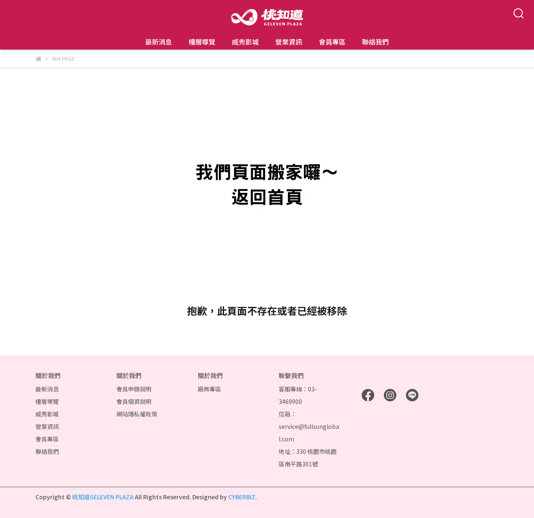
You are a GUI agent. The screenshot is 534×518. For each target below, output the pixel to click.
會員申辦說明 (133, 389)
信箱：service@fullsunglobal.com (309, 426)
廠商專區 (209, 389)
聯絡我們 (375, 41)
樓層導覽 (202, 41)
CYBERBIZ (241, 497)
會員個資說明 (133, 401)
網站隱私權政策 (136, 414)
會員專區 (332, 41)
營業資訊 (288, 41)
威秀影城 (245, 41)
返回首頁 (267, 335)
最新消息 (158, 41)
